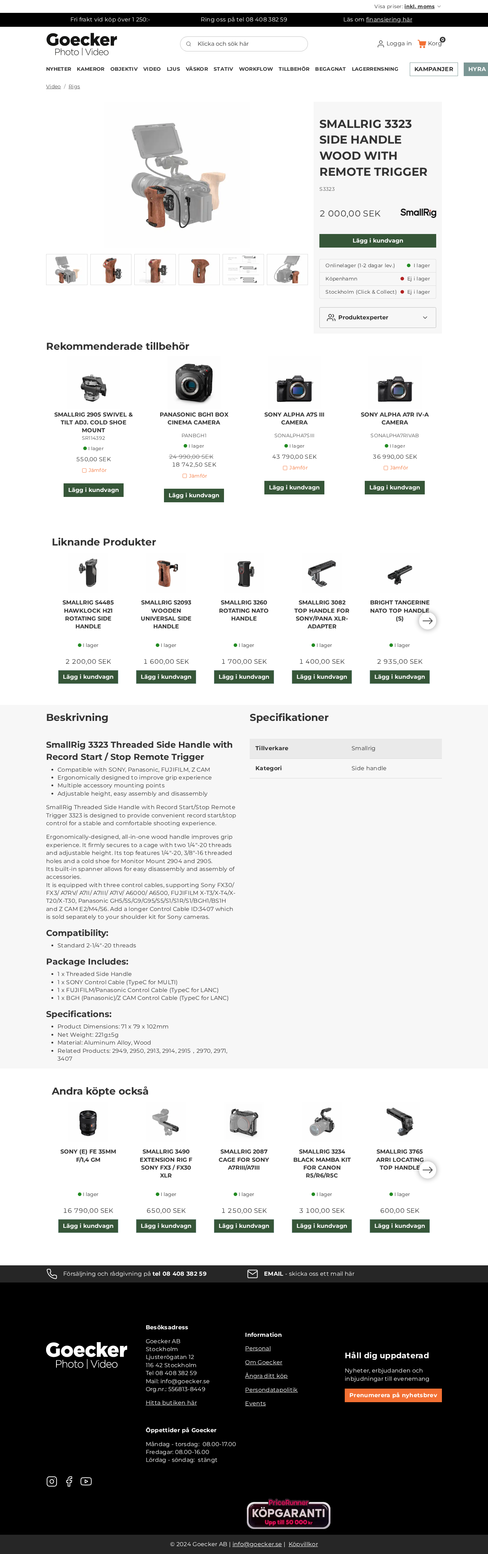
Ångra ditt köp (266, 1376)
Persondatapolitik (271, 1389)
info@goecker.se (257, 1544)
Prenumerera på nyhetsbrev (393, 1395)
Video (53, 86)
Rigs (74, 86)
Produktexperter (363, 317)
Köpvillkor (303, 1544)
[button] (408, 6)
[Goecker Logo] (82, 44)
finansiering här (389, 19)
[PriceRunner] (288, 1514)
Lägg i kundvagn (378, 240)
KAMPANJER (433, 69)
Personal (258, 1348)
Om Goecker (263, 1362)
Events (255, 1403)
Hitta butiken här (171, 1402)
